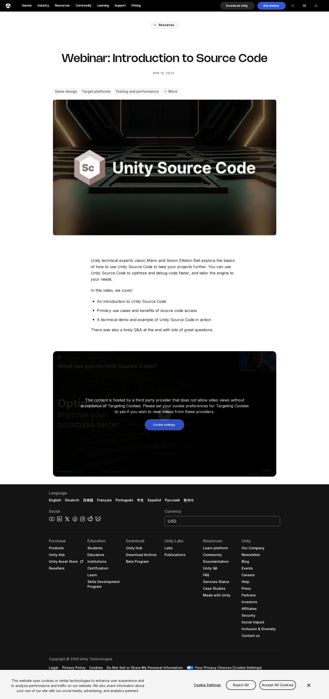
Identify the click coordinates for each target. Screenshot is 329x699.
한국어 (189, 500)
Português (124, 500)
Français (104, 500)
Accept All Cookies (278, 685)
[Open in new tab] (81, 561)
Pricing (136, 5)
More (172, 91)
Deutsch (72, 500)
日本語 (88, 500)
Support (120, 5)
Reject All (241, 685)
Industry (43, 5)
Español (154, 500)
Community (84, 5)
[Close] (309, 685)
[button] (237, 6)
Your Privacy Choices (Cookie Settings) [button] (228, 668)
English (55, 500)
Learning (103, 5)
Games (27, 5)
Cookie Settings (207, 685)
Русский (172, 500)
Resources (62, 5)
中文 (140, 500)
